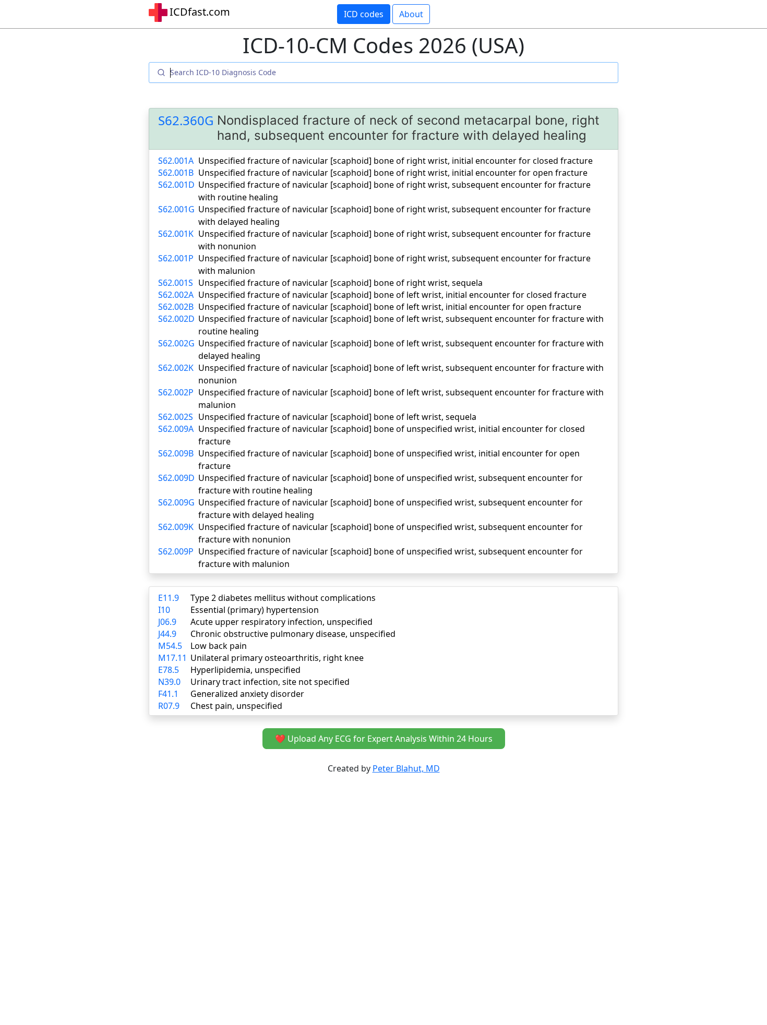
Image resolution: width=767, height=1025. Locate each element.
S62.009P (176, 551)
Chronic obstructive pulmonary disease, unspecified (293, 634)
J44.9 (167, 634)
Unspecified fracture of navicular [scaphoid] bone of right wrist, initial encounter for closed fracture (395, 160)
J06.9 (167, 622)
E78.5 (168, 670)
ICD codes (364, 14)
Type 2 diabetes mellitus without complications (283, 598)
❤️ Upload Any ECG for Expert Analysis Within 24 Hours (384, 738)
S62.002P (176, 392)
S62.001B (176, 172)
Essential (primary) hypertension (254, 610)
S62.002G (176, 343)
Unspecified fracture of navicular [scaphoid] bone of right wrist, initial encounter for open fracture (393, 172)
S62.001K (176, 233)
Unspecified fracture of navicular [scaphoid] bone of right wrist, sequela (340, 282)
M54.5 (170, 646)
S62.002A (176, 294)
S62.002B (176, 306)
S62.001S (175, 282)
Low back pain (218, 646)
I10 (164, 610)
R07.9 (168, 706)
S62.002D (176, 318)
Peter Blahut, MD (406, 768)
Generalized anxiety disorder (247, 694)
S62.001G (176, 209)
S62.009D (176, 478)
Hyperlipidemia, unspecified (245, 670)
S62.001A (176, 160)
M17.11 (172, 658)
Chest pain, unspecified (236, 706)
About (411, 14)
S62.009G (176, 502)
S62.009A (176, 429)
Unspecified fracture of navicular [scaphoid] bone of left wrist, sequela (337, 417)
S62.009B (176, 453)
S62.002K (176, 367)
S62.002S (175, 417)
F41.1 (168, 694)
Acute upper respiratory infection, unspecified (281, 622)
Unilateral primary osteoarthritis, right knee (277, 658)
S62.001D (176, 184)
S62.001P (176, 258)
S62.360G (185, 120)
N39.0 (169, 682)
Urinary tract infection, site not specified (270, 682)
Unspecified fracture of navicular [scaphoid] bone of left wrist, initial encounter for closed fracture (392, 294)
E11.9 (168, 598)
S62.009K (176, 527)
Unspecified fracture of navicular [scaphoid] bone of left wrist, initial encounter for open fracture (389, 306)
